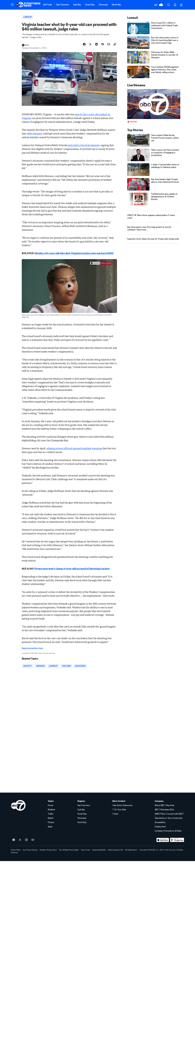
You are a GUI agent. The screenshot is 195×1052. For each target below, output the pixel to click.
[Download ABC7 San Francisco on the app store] (162, 840)
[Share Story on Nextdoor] (102, 44)
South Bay (89, 4)
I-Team (115, 814)
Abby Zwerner (34, 133)
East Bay (77, 4)
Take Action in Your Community (169, 818)
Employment (160, 827)
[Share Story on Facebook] (84, 44)
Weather (51, 810)
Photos (51, 822)
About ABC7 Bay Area (164, 805)
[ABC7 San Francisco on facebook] (13, 840)
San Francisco (62, 4)
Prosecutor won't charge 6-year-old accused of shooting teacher (72, 568)
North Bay (116, 4)
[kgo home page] (18, 805)
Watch (50, 818)
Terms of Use (85, 850)
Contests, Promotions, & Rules (168, 831)
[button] (12, 4)
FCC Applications (131, 850)
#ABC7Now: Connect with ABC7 (169, 814)
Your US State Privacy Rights (69, 850)
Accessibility (160, 822)
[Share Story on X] (90, 44)
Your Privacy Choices (30, 850)
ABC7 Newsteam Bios (164, 810)
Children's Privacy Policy (48, 850)
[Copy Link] (114, 44)
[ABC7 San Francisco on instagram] (26, 840)
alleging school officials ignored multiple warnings (74, 448)
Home (50, 805)
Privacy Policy (16, 850)
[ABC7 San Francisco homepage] (28, 5)
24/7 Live (47, 4)
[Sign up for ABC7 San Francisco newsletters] (32, 840)
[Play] (153, 104)
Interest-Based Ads (99, 850)
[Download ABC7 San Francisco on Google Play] (177, 840)
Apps (50, 827)
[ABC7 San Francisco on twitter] (20, 840)
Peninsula (103, 4)
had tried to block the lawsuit (83, 145)
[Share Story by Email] (108, 44)
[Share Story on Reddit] (96, 44)
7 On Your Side (119, 810)
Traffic (50, 814)
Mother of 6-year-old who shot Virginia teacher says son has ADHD (74, 253)
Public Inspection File (115, 850)
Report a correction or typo (32, 648)
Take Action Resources (122, 805)
